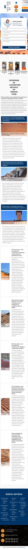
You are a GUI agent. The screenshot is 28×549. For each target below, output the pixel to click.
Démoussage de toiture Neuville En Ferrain (5, 501)
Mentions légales (21, 547)
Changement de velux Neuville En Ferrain (5, 508)
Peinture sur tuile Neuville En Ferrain (5, 514)
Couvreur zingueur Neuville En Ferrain (23, 514)
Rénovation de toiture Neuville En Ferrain (15, 505)
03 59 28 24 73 (9, 4)
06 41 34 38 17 (9, 9)
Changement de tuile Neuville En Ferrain (14, 512)
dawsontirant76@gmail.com (11, 535)
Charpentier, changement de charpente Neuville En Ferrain (23, 505)
